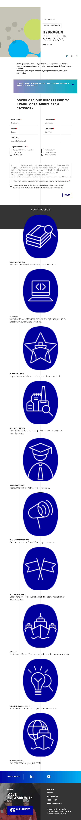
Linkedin (31, 776)
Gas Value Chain (50, 150)
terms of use (63, 809)
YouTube (48, 776)
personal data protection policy (59, 181)
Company (49, 129)
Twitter (72, 55)
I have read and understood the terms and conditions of (41, 181)
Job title (14, 138)
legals (55, 809)
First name (15, 119)
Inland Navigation (50, 155)
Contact (50, 789)
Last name (49, 119)
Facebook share (76, 55)
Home (44, 19)
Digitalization (17, 152)
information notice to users (57, 814)
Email (13, 129)
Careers (50, 793)
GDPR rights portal (55, 804)
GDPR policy (52, 800)
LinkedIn (67, 55)
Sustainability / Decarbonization (23, 150)
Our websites (52, 796)
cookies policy (53, 811)
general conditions (65, 811)
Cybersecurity (17, 155)
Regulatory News (50, 152)
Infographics (51, 19)
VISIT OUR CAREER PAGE (20, 810)
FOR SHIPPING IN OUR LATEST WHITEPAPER (43, 84)
